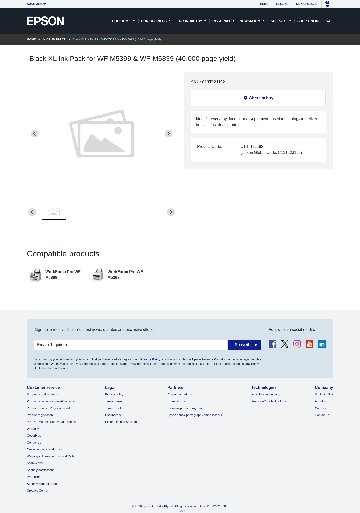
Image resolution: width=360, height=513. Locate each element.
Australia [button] (35, 3)
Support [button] (279, 21)
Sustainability (324, 394)
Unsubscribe (113, 415)
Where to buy (261, 98)
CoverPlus (34, 435)
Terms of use (113, 401)
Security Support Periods (43, 484)
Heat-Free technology (265, 394)
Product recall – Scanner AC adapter (51, 401)
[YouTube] (309, 344)
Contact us (34, 442)
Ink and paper (54, 39)
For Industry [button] (190, 21)
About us (321, 401)
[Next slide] (168, 133)
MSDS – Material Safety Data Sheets (51, 422)
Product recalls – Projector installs (49, 408)
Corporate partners (180, 394)
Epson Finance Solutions (121, 422)
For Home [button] (122, 21)
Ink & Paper (223, 21)
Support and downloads (43, 394)
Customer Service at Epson (45, 449)
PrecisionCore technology (268, 401)
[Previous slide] (35, 133)
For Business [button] (154, 21)
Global (282, 3)
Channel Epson (178, 401)
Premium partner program (185, 408)
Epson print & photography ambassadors (195, 415)
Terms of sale (114, 408)
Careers (320, 408)
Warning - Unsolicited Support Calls (50, 456)
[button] (54, 212)
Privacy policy (114, 394)
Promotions (34, 477)
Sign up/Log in (306, 3)
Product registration (40, 415)
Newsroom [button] (251, 21)
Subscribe (243, 345)
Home (264, 3)
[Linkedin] (322, 344)
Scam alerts (35, 463)
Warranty (33, 429)
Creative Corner (37, 490)
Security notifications (40, 470)
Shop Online (309, 21)
